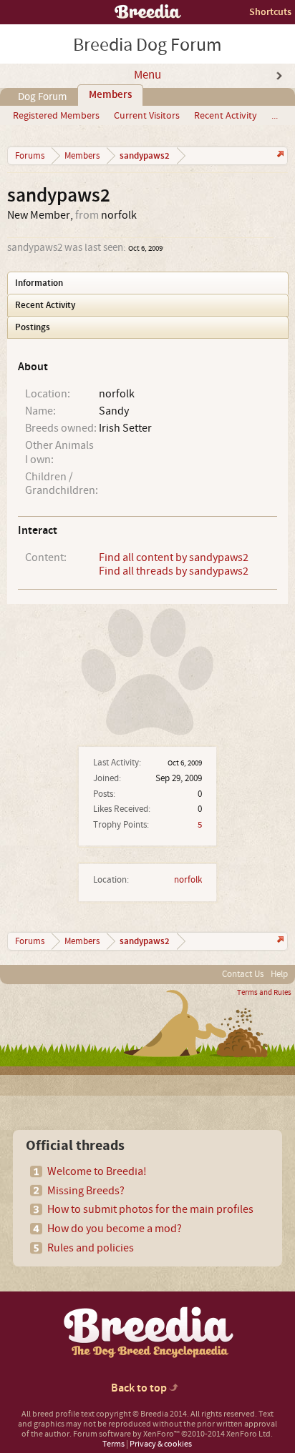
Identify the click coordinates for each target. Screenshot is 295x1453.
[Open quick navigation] (279, 155)
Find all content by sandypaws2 (173, 557)
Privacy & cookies (161, 1444)
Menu (147, 75)
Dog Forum (42, 97)
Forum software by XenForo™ (173, 1434)
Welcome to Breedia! (97, 1171)
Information (39, 283)
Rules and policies (90, 1248)
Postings (32, 327)
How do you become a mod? (114, 1228)
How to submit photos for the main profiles (150, 1209)
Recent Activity (225, 115)
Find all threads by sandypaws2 (173, 571)
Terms (113, 1444)
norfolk (188, 880)
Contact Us (242, 974)
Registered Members (56, 115)
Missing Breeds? (86, 1191)
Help (279, 974)
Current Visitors (147, 115)
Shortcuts (270, 12)
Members (110, 95)
